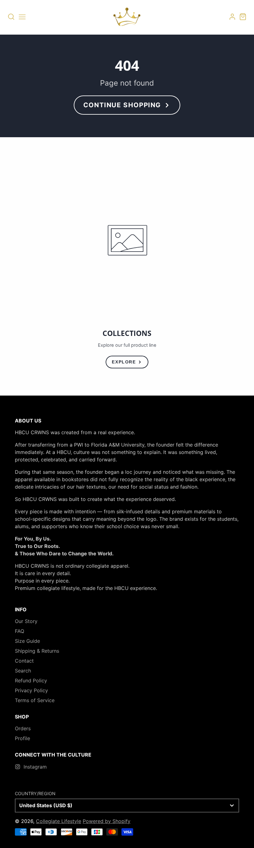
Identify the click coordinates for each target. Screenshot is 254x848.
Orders (23, 728)
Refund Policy (31, 680)
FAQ (19, 631)
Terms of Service (35, 700)
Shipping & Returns (37, 651)
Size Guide (27, 641)
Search (23, 671)
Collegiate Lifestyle (58, 821)
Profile (22, 738)
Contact (24, 661)
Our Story (26, 621)
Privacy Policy (31, 690)
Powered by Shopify (106, 821)
